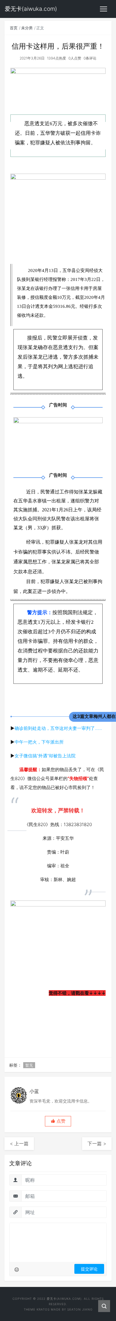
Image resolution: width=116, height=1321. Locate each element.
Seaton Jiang (80, 1309)
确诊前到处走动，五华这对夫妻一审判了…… (58, 728)
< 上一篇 (19, 1143)
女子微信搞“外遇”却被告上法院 (45, 756)
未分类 (27, 27)
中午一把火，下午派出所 (39, 742)
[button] (58, 1121)
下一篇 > (96, 1143)
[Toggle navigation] (103, 9)
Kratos (43, 1309)
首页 (14, 27)
